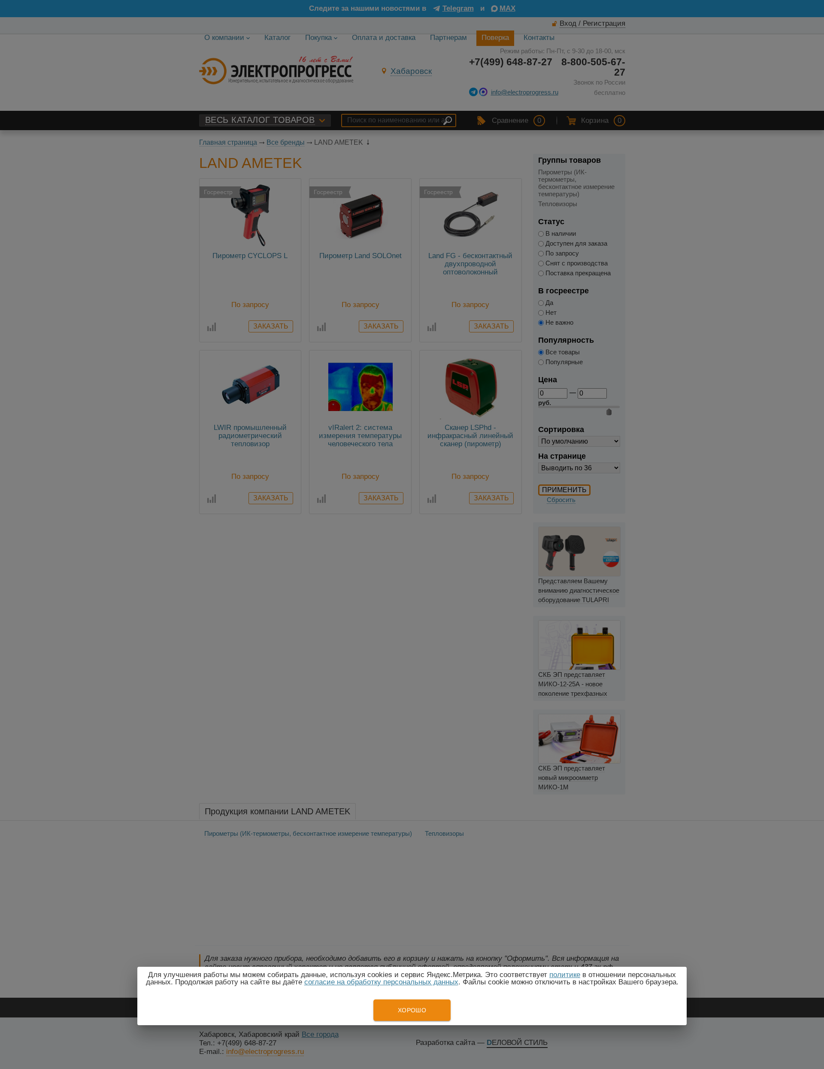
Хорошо (412, 1010)
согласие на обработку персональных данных (381, 982)
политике (564, 975)
